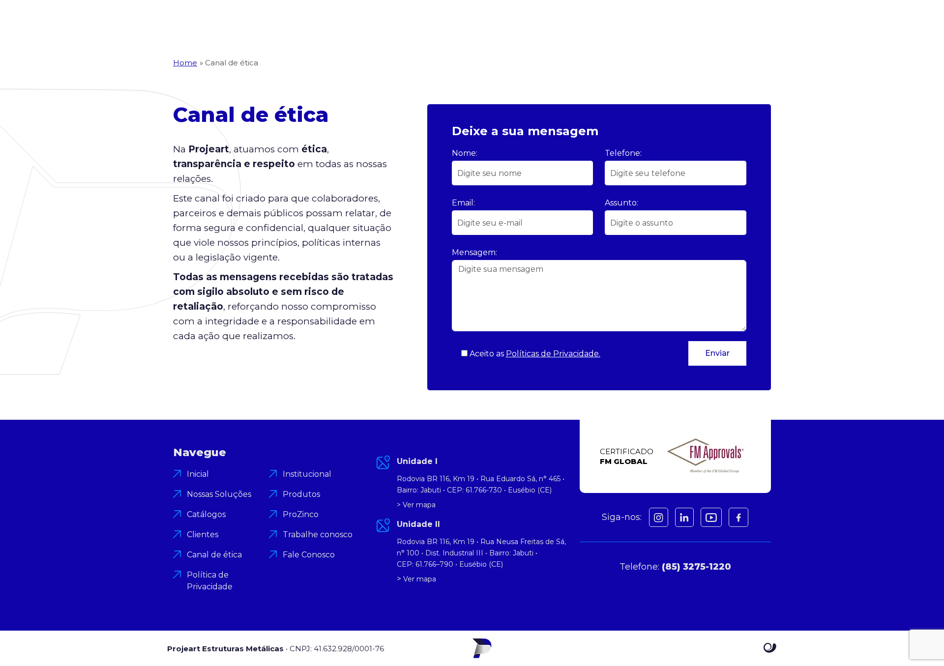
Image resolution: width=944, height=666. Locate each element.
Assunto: (621, 202)
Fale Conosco (309, 554)
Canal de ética (214, 554)
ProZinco (301, 514)
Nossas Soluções (219, 494)
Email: (463, 202)
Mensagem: (474, 252)
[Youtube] (711, 517)
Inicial (198, 474)
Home (185, 62)
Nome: (464, 153)
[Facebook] (684, 517)
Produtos (301, 494)
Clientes (202, 534)
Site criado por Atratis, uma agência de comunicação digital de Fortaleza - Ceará (770, 648)
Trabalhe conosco (318, 534)
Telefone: (623, 153)
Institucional (307, 474)
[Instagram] (658, 517)
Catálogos (206, 514)
